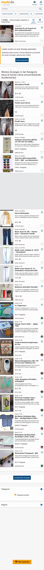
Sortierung (40, 22)
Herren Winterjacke (22, 213)
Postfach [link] (34, 4)
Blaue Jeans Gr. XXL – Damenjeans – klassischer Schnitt (26, 233)
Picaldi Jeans (20, 121)
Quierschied (24, 14)
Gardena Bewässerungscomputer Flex (26, 343)
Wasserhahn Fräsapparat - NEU (26, 453)
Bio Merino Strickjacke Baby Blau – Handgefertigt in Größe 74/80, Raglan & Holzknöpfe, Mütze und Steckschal (26, 417)
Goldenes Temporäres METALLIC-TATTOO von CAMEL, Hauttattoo (26, 141)
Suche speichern (33, 22)
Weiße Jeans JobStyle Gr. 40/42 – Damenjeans (27, 251)
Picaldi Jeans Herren (22, 103)
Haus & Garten (7, 14)
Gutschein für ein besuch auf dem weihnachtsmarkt (25, 29)
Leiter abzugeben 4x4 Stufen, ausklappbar (26, 380)
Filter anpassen (23, 562)
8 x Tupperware (20, 306)
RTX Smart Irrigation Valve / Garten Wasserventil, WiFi (25, 399)
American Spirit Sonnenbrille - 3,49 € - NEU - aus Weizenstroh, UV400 (26, 159)
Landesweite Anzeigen (22, 478)
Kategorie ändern (23, 495)
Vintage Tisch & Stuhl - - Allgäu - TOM (27, 325)
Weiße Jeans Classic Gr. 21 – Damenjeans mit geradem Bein (26, 269)
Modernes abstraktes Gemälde (26, 287)
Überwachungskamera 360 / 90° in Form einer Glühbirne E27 (27, 362)
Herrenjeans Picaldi (22, 84)
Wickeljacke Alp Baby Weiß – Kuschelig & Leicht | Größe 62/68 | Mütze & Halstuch (25, 436)
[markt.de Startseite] (7, 2)
